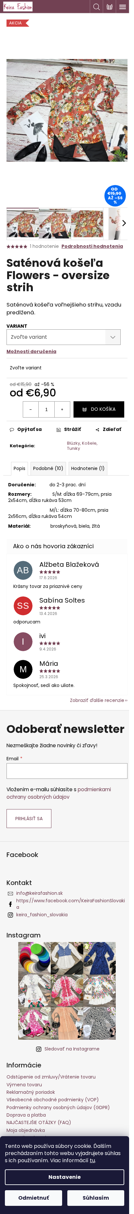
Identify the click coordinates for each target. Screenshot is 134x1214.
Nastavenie (64, 1177)
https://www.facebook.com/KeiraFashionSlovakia (70, 903)
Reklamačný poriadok (31, 1092)
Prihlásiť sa (29, 818)
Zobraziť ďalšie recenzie (97, 700)
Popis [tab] (19, 468)
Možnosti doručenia (31, 351)
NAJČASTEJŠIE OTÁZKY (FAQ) (39, 1122)
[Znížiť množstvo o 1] (31, 409)
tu (92, 1160)
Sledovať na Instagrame (72, 1049)
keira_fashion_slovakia (42, 914)
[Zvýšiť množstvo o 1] (62, 409)
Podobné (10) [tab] (48, 468)
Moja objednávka (26, 1130)
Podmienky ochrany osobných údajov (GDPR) (58, 1107)
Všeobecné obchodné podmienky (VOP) (53, 1099)
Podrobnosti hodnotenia (92, 246)
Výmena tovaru (24, 1084)
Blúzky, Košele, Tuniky (82, 446)
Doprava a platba (26, 1115)
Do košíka (103, 409)
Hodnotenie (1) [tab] (88, 468)
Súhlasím (96, 1198)
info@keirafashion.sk (39, 893)
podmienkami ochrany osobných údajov (59, 793)
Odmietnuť (33, 1198)
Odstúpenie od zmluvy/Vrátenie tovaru (51, 1077)
